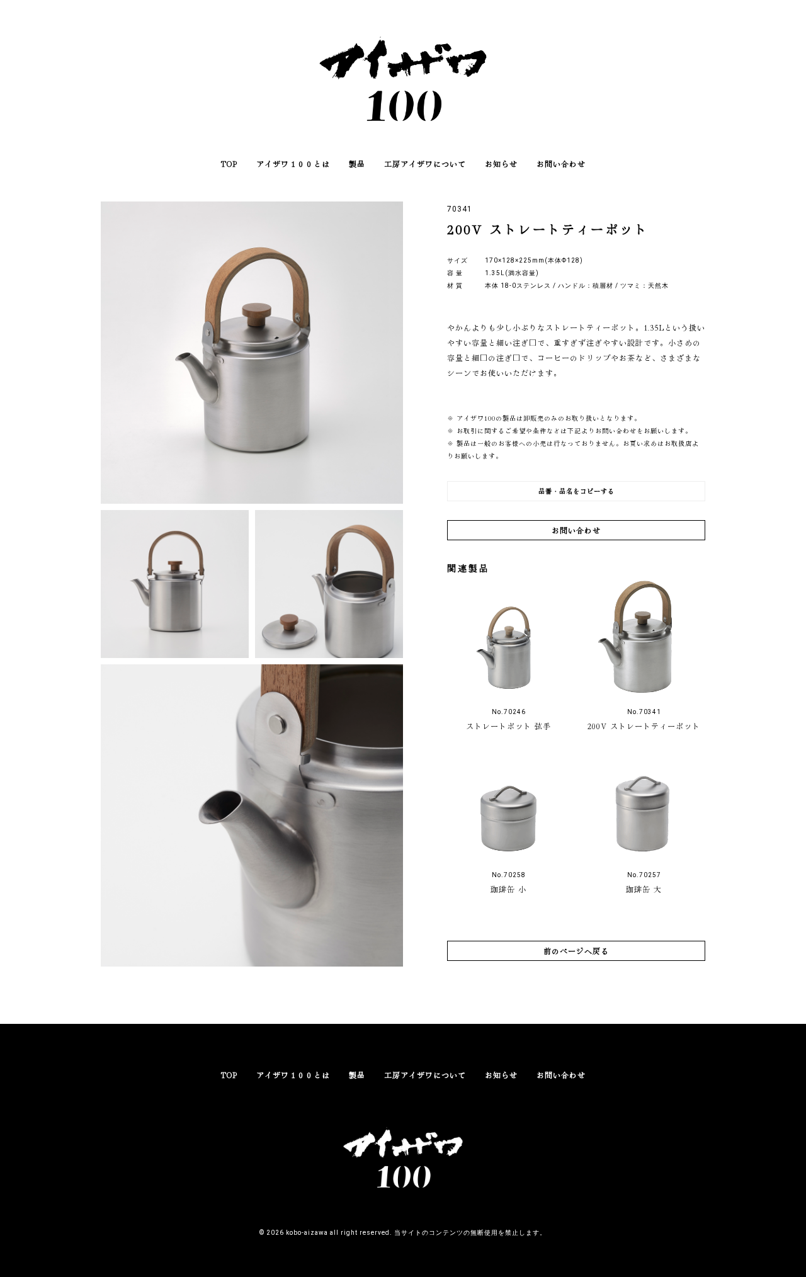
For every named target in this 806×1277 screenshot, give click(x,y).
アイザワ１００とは (293, 163)
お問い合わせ (561, 163)
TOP (229, 163)
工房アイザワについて (425, 163)
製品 (357, 163)
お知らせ (501, 163)
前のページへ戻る (576, 950)
